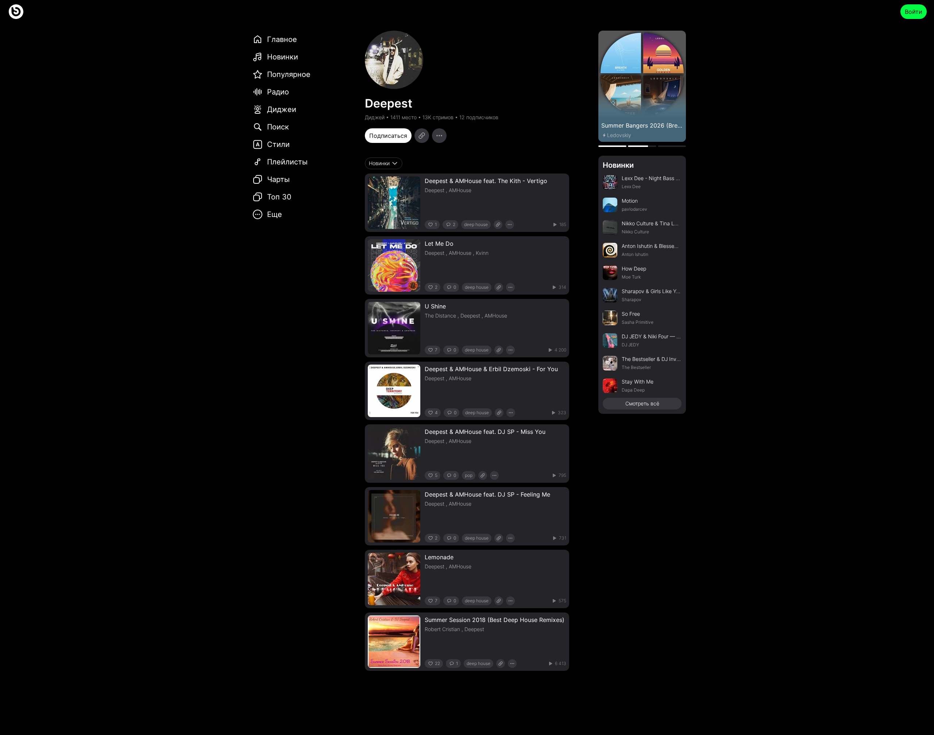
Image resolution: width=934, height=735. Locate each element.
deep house (476, 224)
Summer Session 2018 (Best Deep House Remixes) (494, 619)
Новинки (618, 165)
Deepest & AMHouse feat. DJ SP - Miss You (485, 431)
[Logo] (16, 11)
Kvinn (482, 253)
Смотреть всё (642, 403)
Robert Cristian (442, 629)
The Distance (440, 315)
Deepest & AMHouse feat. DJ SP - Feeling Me (487, 494)
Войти (913, 11)
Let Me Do (439, 243)
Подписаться (388, 135)
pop (468, 475)
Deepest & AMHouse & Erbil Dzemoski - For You (491, 369)
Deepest (434, 190)
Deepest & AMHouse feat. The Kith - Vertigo (486, 180)
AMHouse (460, 190)
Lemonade (439, 557)
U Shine (435, 306)
